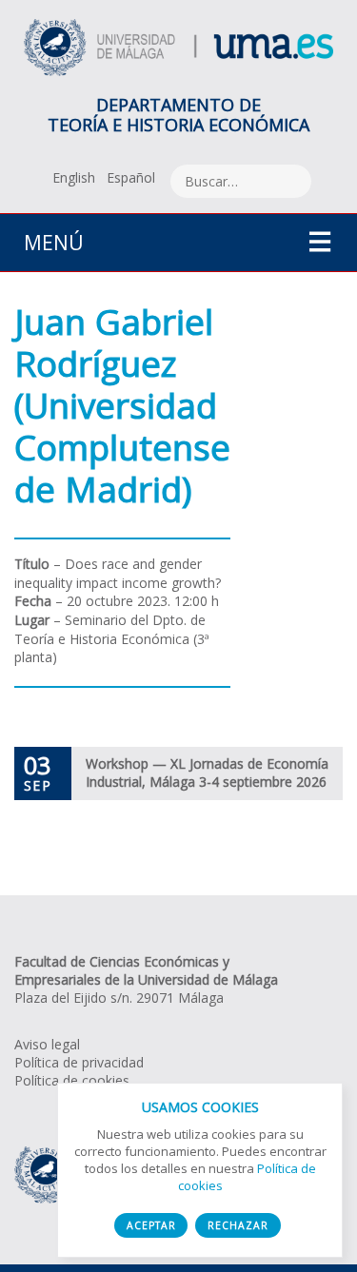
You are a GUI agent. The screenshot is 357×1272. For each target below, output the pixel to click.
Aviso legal (47, 1044)
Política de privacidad (79, 1062)
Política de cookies (71, 1080)
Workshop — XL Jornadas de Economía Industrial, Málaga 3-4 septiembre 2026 (207, 772)
